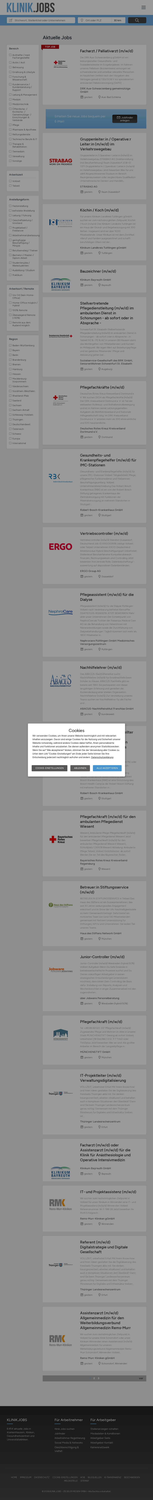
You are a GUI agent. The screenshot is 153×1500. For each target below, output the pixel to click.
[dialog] (76, 750)
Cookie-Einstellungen (49, 768)
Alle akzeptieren (107, 768)
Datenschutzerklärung (102, 757)
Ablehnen (80, 768)
